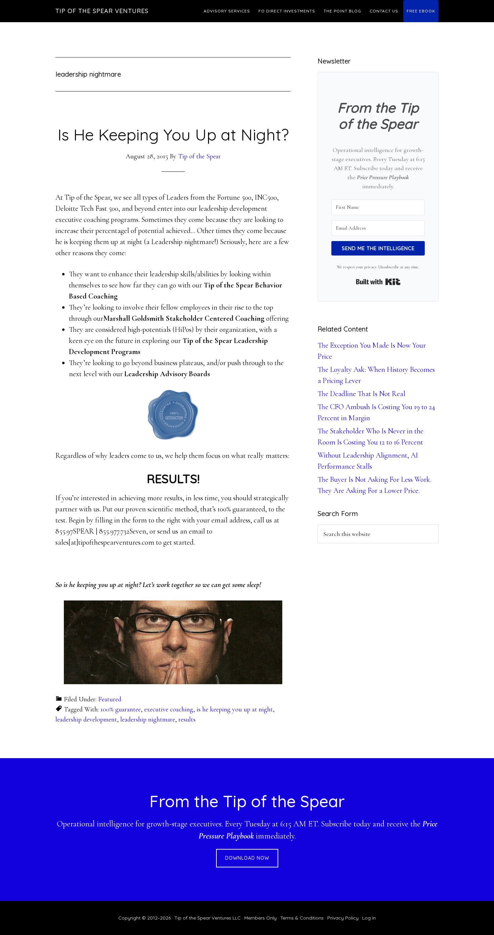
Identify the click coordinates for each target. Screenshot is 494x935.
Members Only (260, 918)
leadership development (86, 719)
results (187, 719)
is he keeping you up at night (235, 709)
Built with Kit (378, 282)
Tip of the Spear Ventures (102, 11)
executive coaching (168, 709)
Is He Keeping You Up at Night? (173, 134)
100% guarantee (120, 709)
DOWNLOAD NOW (247, 858)
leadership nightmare (147, 719)
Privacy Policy (343, 918)
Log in (369, 918)
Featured (109, 699)
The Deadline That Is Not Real (361, 393)
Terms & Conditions (302, 918)
